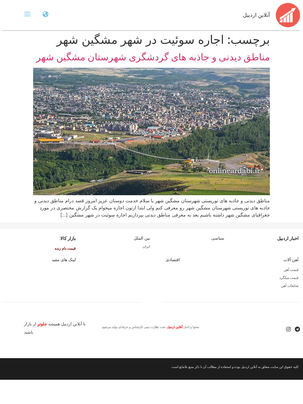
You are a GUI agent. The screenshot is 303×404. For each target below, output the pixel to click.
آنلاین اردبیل (256, 15)
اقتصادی (173, 259)
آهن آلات (291, 259)
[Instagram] (288, 329)
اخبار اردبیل (288, 238)
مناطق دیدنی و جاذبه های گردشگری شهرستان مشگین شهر (153, 57)
